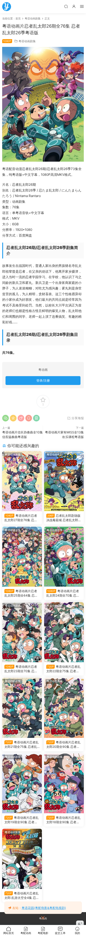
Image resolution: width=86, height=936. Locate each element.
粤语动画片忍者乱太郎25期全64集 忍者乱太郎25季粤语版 (21, 593)
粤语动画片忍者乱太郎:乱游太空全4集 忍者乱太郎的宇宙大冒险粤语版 (21, 895)
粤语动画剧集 (27, 41)
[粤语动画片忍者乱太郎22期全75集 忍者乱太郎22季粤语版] (64, 632)
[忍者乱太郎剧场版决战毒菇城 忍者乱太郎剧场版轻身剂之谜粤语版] (64, 481)
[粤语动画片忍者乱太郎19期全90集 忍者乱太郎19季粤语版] (22, 783)
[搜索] (66, 6)
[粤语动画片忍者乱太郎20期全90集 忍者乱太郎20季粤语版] (64, 708)
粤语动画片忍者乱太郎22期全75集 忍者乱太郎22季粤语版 (63, 669)
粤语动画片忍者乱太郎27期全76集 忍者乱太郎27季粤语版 (20, 518)
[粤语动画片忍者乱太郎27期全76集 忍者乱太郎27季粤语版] (22, 481)
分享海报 (77, 418)
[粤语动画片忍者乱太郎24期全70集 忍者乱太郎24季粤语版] (64, 557)
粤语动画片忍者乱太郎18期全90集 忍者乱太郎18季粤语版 (63, 820)
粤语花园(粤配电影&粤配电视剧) (44, 908)
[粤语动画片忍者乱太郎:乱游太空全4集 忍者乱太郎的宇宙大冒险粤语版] (22, 859)
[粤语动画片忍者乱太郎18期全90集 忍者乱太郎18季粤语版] (64, 783)
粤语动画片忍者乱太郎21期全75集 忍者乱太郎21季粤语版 (21, 744)
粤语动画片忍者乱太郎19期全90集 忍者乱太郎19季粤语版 (21, 820)
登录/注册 (43, 380)
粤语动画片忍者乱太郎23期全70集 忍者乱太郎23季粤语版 (20, 669)
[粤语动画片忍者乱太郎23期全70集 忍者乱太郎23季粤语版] (22, 632)
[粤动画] (6, 6)
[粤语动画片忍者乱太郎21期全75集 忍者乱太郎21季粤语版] (22, 708)
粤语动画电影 (55, 454)
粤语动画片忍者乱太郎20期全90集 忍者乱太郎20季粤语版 (63, 744)
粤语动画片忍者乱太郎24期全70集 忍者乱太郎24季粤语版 (62, 593)
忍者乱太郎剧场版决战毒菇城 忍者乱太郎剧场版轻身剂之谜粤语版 (63, 518)
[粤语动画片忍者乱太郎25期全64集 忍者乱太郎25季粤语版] (22, 557)
